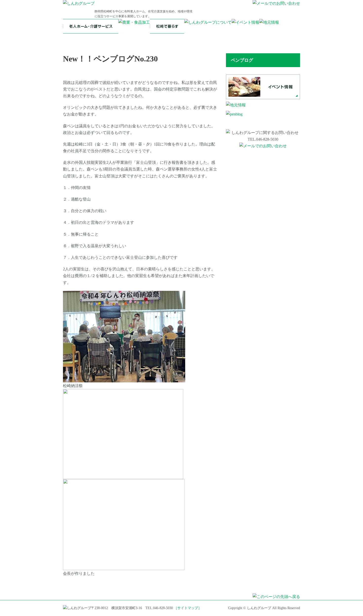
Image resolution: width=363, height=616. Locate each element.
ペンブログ (242, 60)
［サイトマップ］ (188, 608)
